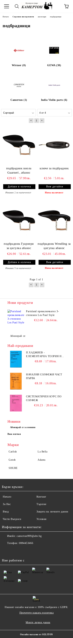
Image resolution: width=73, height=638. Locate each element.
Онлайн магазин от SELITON (36, 634)
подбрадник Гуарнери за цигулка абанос (19, 246)
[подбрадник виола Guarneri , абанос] (18, 145)
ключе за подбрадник (54, 168)
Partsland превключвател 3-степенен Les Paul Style (42, 313)
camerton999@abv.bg (29, 536)
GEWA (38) (54, 65)
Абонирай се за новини (23, 427)
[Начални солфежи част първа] (15, 381)
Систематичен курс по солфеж (43, 398)
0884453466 (26, 543)
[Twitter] (15, 551)
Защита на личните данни (52, 511)
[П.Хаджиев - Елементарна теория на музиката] (15, 359)
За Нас (7, 504)
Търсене (41, 504)
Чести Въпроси (12, 519)
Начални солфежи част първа (44, 376)
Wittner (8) (19, 65)
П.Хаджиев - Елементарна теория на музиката (44, 354)
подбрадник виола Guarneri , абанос (18, 170)
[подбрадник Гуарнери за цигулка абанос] (18, 220)
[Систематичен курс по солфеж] (15, 403)
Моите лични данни (38, 622)
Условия (41, 519)
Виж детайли (54, 186)
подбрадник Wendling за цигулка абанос (54, 246)
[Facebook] (7, 551)
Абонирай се (17, 336)
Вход (6, 511)
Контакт (41, 496)
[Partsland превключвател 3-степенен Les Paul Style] (15, 318)
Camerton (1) (18, 100)
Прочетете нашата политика (36, 612)
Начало (7, 496)
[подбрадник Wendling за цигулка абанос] (54, 220)
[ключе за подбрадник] (54, 145)
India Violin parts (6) (54, 100)
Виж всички (14, 434)
